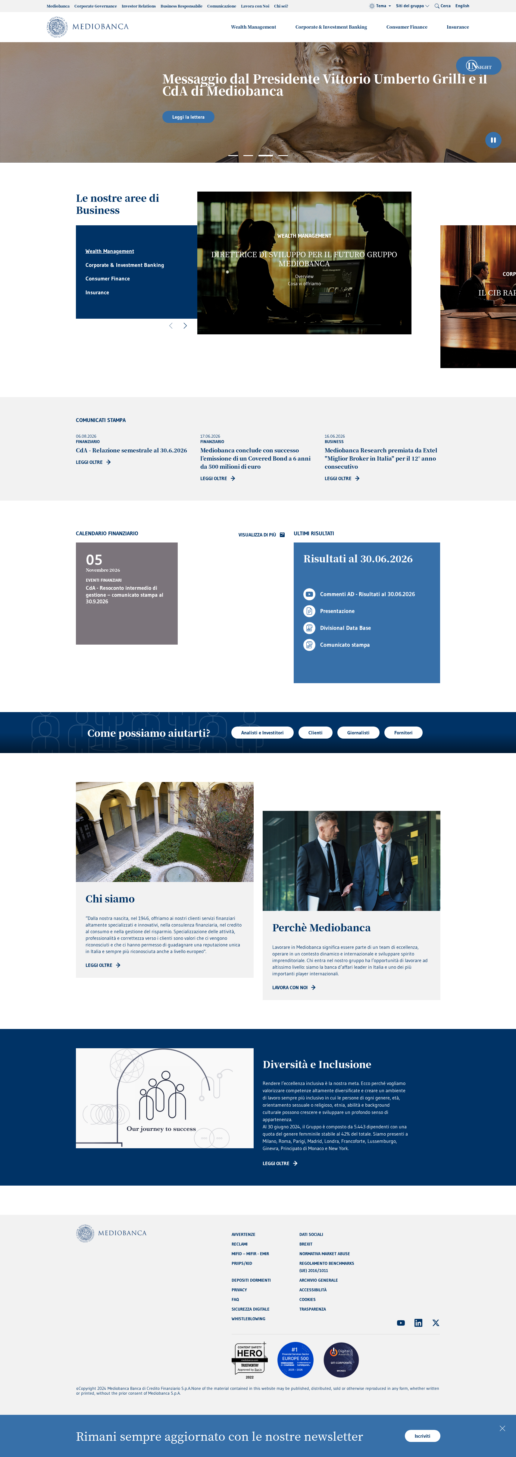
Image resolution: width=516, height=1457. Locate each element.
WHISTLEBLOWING (248, 1318)
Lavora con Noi (255, 5)
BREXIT (305, 1244)
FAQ (235, 1299)
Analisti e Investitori (262, 733)
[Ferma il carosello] (493, 140)
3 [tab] (266, 155)
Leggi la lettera (117, 117)
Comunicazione (221, 5)
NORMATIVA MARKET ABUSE (324, 1253)
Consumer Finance (406, 27)
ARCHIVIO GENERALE (318, 1280)
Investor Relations (139, 5)
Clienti (315, 733)
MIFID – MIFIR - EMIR (250, 1253)
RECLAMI (240, 1244)
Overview (304, 276)
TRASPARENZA (312, 1309)
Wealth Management (253, 27)
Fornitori (403, 733)
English (462, 5)
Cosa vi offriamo (304, 283)
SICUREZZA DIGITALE (251, 1309)
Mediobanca (58, 5)
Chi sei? (281, 5)
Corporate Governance (95, 5)
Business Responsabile (181, 5)
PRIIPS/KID (242, 1263)
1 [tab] (233, 155)
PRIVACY (239, 1290)
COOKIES (307, 1299)
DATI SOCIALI (311, 1234)
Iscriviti (422, 1436)
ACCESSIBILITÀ (313, 1290)
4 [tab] (283, 155)
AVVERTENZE (243, 1234)
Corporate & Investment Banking (331, 27)
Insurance (458, 27)
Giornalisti (358, 733)
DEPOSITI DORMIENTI (251, 1280)
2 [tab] (248, 155)
